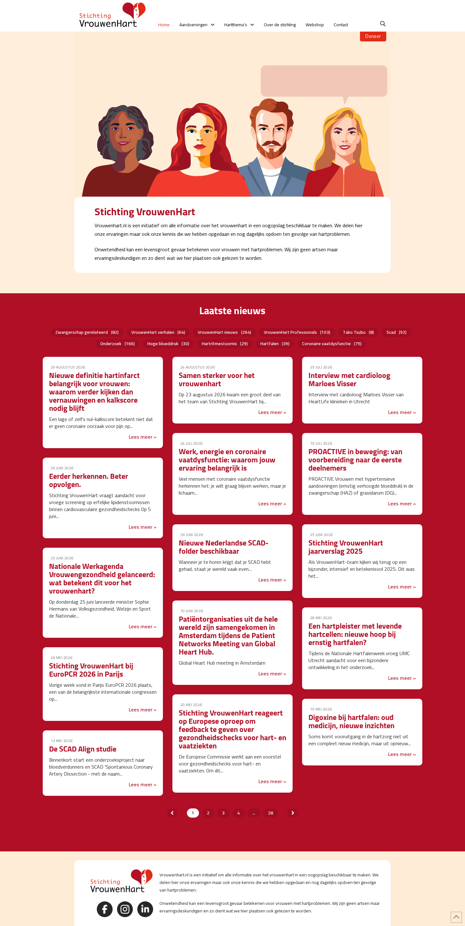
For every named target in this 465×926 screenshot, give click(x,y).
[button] (383, 24)
